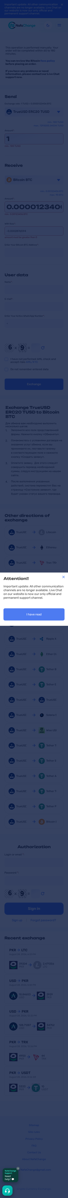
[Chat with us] (7, 1190)
